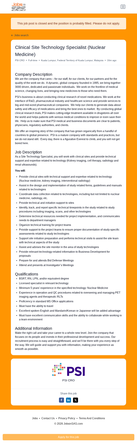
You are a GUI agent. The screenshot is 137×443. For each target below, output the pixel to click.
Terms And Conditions (92, 418)
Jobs (35, 418)
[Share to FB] (61, 400)
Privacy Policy (66, 418)
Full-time (32, 60)
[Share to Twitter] (75, 400)
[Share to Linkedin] (68, 400)
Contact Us (48, 418)
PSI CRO (20, 60)
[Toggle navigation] (123, 7)
